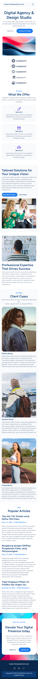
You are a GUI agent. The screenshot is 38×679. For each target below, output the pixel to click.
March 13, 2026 (7, 554)
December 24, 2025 (8, 588)
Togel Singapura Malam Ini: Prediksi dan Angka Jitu (16, 583)
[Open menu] (33, 4)
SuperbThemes (19, 675)
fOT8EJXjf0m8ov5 (20, 522)
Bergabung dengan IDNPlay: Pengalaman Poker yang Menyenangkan (16, 548)
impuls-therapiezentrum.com (14, 4)
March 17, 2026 (7, 522)
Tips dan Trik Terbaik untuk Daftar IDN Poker (16, 517)
